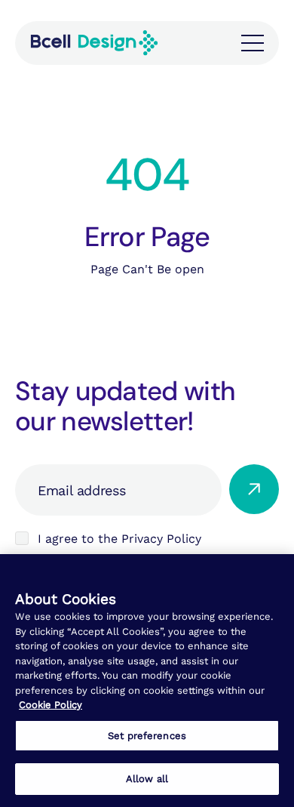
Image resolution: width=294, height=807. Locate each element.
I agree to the (119, 538)
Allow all (147, 778)
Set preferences (147, 735)
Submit (254, 489)
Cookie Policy (50, 704)
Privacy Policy (161, 538)
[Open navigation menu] (252, 43)
